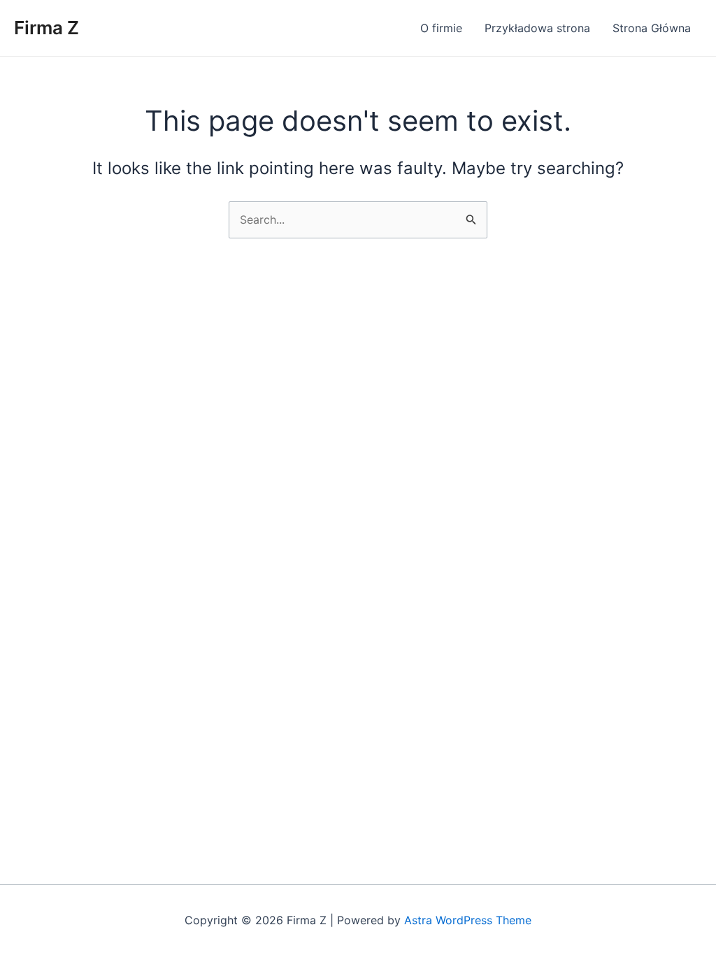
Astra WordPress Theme (467, 920)
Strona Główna (652, 28)
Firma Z (46, 27)
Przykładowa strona (537, 28)
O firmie (441, 28)
